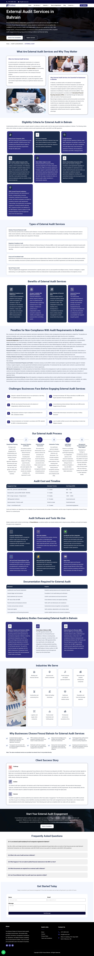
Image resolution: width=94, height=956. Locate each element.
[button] (3, 952)
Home (7, 43)
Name (10, 897)
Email (49, 897)
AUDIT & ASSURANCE (17, 43)
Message (11, 903)
